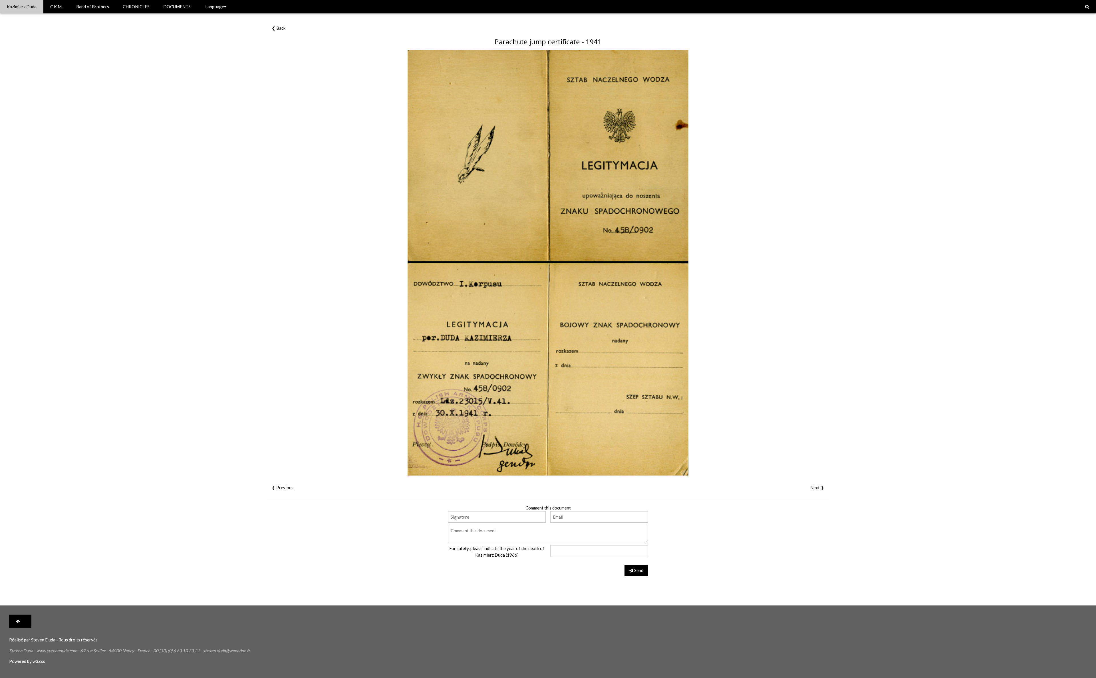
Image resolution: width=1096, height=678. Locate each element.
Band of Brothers (92, 6)
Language (214, 6)
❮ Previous (282, 487)
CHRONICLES (136, 6)
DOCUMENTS (177, 6)
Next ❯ (817, 487)
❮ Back (278, 28)
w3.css (39, 661)
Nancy (128, 650)
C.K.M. (56, 6)
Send (638, 570)
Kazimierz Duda (22, 6)
